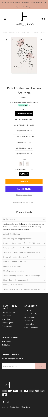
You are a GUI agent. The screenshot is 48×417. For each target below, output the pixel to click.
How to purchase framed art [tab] (13, 271)
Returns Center (29, 321)
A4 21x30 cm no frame (24, 119)
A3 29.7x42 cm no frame (24, 125)
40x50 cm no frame (24, 131)
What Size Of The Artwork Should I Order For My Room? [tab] (24, 252)
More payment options (24, 195)
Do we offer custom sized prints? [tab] (15, 257)
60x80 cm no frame (24, 148)
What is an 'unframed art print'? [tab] (15, 261)
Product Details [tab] (9, 219)
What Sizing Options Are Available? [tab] (17, 248)
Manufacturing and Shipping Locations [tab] (17, 238)
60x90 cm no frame (24, 154)
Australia (24, 174)
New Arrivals (6, 316)
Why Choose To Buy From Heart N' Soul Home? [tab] (21, 289)
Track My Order (7, 326)
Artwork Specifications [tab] (11, 234)
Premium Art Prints (8, 312)
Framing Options (8, 323)
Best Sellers (6, 319)
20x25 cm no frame (24, 113)
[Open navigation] (5, 19)
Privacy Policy (29, 324)
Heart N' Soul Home (23, 407)
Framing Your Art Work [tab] (12, 266)
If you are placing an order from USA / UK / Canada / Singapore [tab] (24, 243)
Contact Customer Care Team (23, 202)
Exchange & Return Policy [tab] (12, 284)
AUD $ (6, 385)
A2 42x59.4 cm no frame (24, 137)
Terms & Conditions (31, 327)
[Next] (12, 39)
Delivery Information (31, 314)
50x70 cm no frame (24, 142)
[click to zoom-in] (41, 39)
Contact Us (27, 310)
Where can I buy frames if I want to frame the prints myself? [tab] (24, 275)
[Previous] (6, 39)
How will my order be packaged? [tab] (16, 280)
